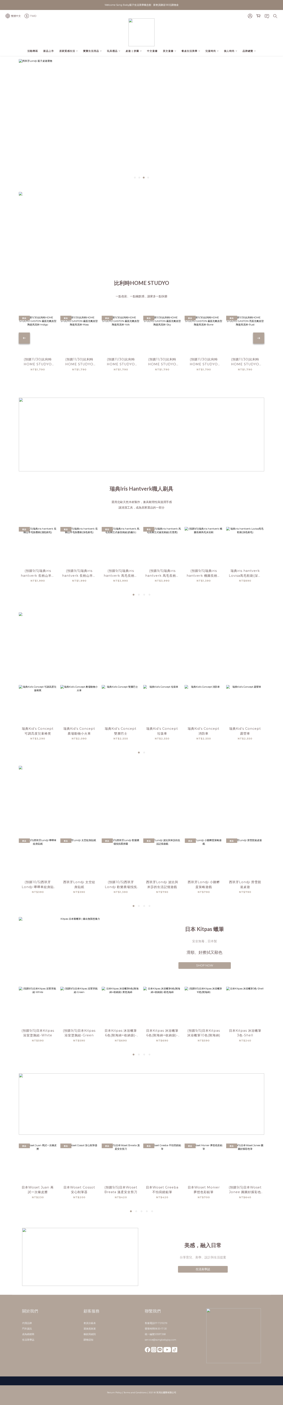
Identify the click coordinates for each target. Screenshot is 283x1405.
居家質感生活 (67, 50)
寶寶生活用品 (91, 50)
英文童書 (168, 50)
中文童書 (152, 50)
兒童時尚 (210, 50)
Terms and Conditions (135, 1392)
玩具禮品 (112, 50)
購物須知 (88, 1339)
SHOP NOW (204, 965)
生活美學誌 (203, 1269)
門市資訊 (27, 1328)
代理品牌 (27, 1323)
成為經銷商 (28, 1334)
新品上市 (48, 50)
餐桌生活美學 (189, 50)
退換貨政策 (90, 1328)
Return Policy (114, 1392)
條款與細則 (90, 1334)
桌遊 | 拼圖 (132, 50)
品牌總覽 (248, 50)
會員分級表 (90, 1323)
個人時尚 (229, 50)
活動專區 (32, 50)
